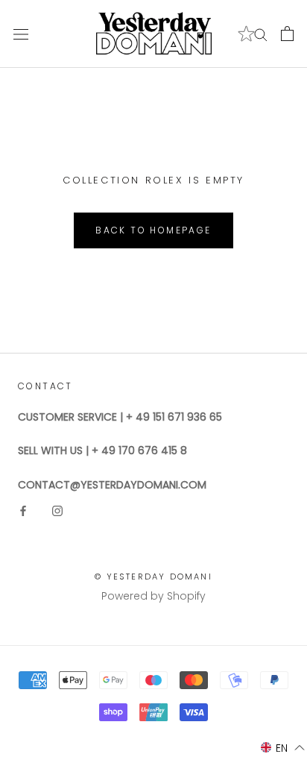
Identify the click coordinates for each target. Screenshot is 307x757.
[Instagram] (57, 510)
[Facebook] (23, 510)
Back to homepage (153, 230)
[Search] (261, 34)
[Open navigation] (20, 34)
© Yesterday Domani (153, 576)
